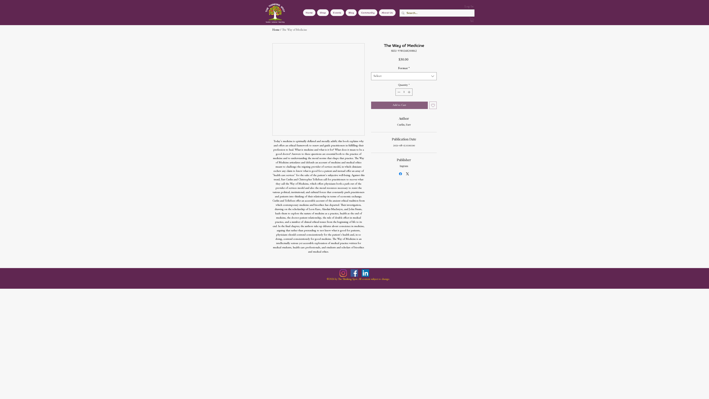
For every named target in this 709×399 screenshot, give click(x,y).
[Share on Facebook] (400, 174)
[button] (472, 20)
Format (404, 68)
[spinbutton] (404, 92)
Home (276, 29)
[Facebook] (354, 273)
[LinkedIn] (365, 273)
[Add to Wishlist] (433, 105)
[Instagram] (343, 273)
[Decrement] (398, 92)
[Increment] (409, 92)
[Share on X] (407, 174)
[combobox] (404, 76)
